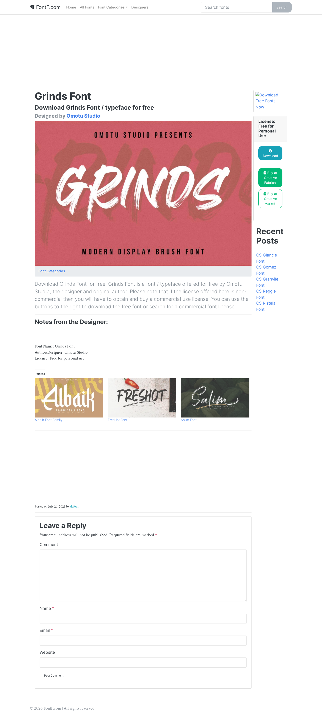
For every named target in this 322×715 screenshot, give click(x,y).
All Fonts (87, 7)
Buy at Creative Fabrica (270, 178)
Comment (49, 544)
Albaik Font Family (48, 420)
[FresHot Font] (142, 397)
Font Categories (111, 7)
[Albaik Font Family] (69, 397)
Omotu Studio (83, 116)
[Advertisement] (161, 50)
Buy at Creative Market (270, 199)
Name (47, 608)
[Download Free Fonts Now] (270, 101)
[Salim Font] (215, 397)
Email (46, 630)
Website (47, 652)
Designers (140, 7)
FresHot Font (117, 420)
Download (270, 156)
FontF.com (48, 7)
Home (71, 7)
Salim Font (189, 420)
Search (282, 7)
